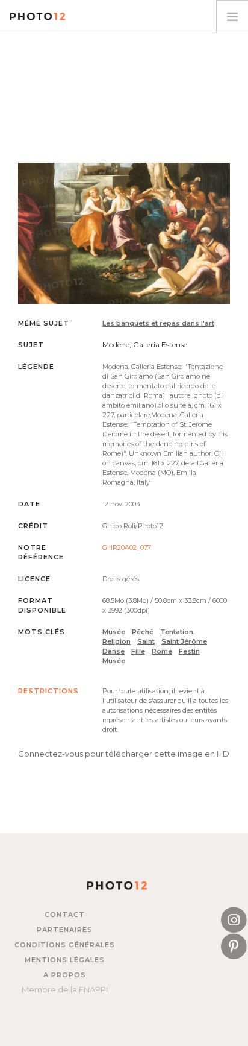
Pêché (142, 632)
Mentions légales (65, 960)
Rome (162, 651)
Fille (138, 651)
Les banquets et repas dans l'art (158, 323)
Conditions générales (64, 944)
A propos (64, 975)
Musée (113, 632)
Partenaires (65, 929)
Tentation (176, 632)
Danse (113, 651)
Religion (116, 641)
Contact (65, 914)
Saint (146, 641)
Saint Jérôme (184, 641)
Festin (189, 651)
